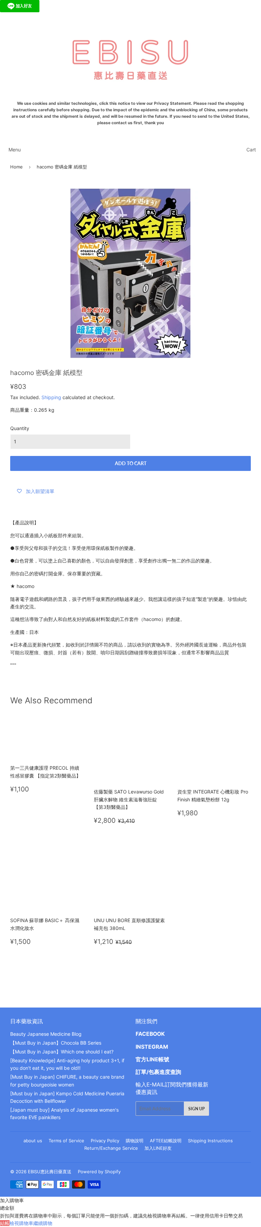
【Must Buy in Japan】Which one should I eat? (62, 1051)
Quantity (19, 428)
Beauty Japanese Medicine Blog (46, 1034)
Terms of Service (66, 1140)
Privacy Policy (105, 1140)
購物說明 (134, 1140)
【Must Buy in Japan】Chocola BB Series (55, 1043)
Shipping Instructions (210, 1140)
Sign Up (196, 1108)
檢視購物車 (21, 1223)
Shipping (51, 397)
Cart (251, 149)
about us (32, 1140)
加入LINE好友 (158, 1148)
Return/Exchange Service (111, 1148)
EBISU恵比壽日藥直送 (49, 1171)
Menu (14, 149)
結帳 (5, 1223)
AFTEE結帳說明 (165, 1140)
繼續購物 (42, 1223)
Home (16, 166)
